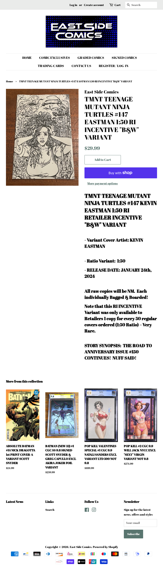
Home (9, 81)
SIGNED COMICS (124, 57)
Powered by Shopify (105, 547)
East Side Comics (80, 547)
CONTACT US (81, 66)
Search (49, 510)
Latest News (14, 501)
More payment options (102, 183)
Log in (73, 5)
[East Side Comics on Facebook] (86, 510)
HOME (27, 57)
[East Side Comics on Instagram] (94, 510)
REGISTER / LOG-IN (113, 66)
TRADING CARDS (51, 66)
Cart (117, 5)
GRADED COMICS (91, 57)
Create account (94, 5)
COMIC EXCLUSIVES (54, 57)
